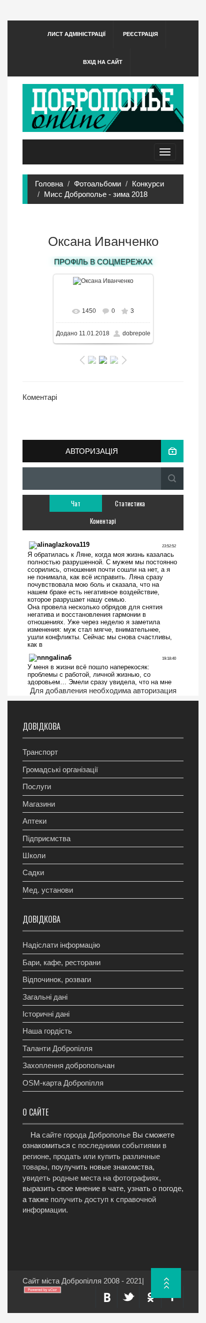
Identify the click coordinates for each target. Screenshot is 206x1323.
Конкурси (148, 183)
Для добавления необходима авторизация (103, 690)
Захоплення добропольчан (68, 1065)
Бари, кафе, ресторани (61, 962)
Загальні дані (45, 997)
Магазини (38, 804)
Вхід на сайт (102, 62)
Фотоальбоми (97, 183)
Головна (49, 183)
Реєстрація (140, 34)
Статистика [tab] (130, 503)
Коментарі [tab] (103, 521)
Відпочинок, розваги (56, 979)
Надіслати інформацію (61, 945)
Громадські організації (60, 769)
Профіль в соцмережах (103, 261)
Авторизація (92, 451)
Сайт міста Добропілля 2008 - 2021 (82, 1281)
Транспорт (40, 752)
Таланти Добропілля (57, 1048)
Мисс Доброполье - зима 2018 (96, 194)
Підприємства (46, 838)
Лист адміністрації (77, 34)
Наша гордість (47, 1031)
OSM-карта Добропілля (63, 1083)
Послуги (36, 786)
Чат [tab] (75, 503)
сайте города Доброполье (86, 1135)
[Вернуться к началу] (166, 1283)
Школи (34, 855)
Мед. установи (47, 890)
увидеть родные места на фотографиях (90, 1178)
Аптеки (34, 821)
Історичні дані (46, 1014)
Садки (33, 872)
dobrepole (136, 333)
